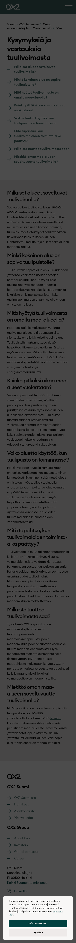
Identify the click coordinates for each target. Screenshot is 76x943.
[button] (38, 923)
